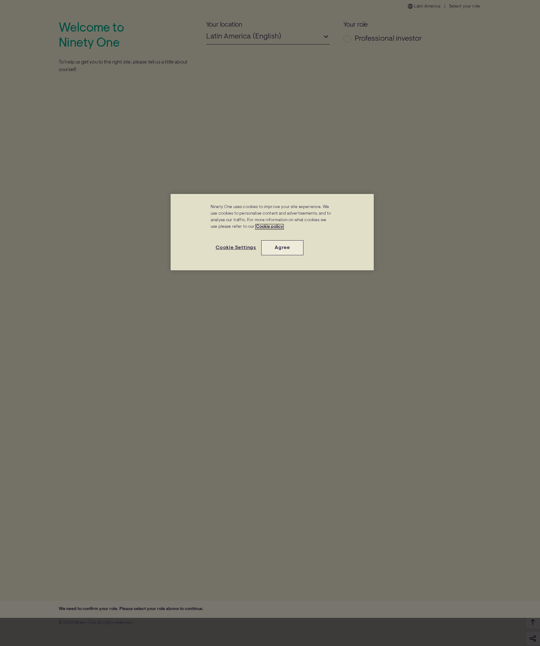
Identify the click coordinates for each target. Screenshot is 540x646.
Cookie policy (269, 227)
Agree (282, 247)
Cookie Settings (236, 247)
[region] (272, 232)
